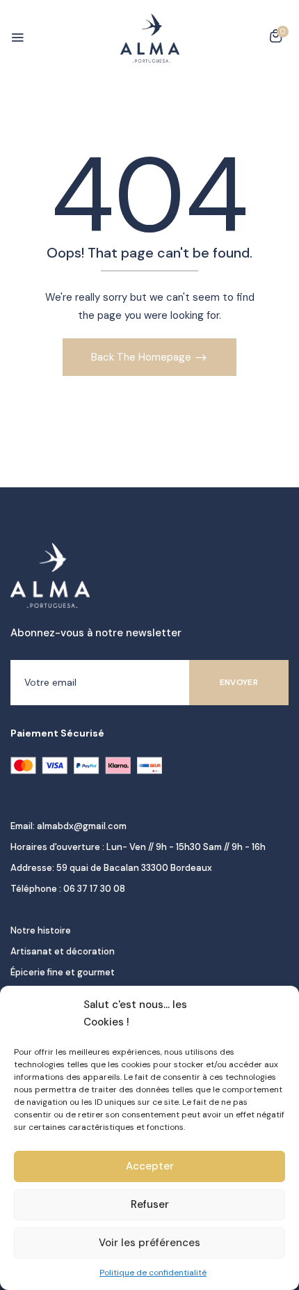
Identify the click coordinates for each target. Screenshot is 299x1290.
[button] (276, 38)
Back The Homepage (142, 357)
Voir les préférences (149, 1243)
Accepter (150, 1166)
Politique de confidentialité (153, 1272)
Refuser (150, 1204)
